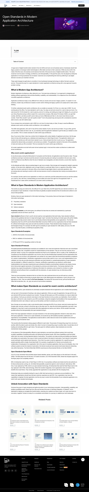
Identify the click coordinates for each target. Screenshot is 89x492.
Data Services (24, 476)
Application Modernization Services (24, 470)
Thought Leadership (51, 467)
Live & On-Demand (51, 469)
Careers (61, 467)
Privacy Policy (31, 490)
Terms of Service (40, 490)
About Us (61, 462)
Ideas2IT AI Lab (25, 462)
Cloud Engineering (25, 473)
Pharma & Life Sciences (37, 465)
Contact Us (74, 462)
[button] (14, 5)
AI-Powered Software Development (26, 465)
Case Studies (49, 464)
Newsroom (62, 469)
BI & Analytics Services (24, 480)
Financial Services (38, 468)
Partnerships (62, 464)
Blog (48, 462)
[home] (5, 5)
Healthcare (36, 462)
